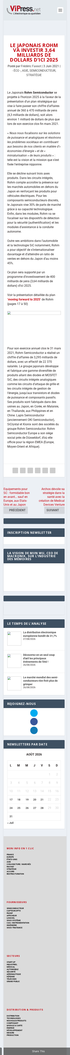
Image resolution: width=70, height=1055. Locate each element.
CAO (9, 923)
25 (18, 807)
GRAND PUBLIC (13, 981)
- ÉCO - (16, 70)
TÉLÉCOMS (11, 979)
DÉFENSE (11, 977)
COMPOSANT (12, 1023)
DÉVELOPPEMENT (14, 1030)
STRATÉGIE (34, 75)
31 (11, 816)
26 (27, 807)
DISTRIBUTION (13, 1016)
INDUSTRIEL (12, 964)
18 (18, 799)
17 (11, 799)
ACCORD (10, 871)
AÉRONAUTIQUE (14, 974)
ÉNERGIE (10, 1028)
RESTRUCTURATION (15, 874)
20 (34, 799)
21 (42, 799)
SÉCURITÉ (11, 972)
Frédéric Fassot (31, 66)
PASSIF (10, 913)
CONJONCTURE (13, 864)
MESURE (10, 1033)
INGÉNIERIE (12, 925)
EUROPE (10, 857)
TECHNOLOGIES (14, 1018)
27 (34, 807)
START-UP (11, 962)
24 (11, 807)
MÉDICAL (11, 967)
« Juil (10, 822)
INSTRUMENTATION (20, 923)
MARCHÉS (26, 864)
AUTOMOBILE (12, 969)
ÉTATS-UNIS (12, 859)
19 (27, 799)
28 (42, 807)
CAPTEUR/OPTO (14, 911)
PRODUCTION (12, 1035)
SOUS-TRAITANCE (14, 928)
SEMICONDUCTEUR (42, 70)
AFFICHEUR (12, 916)
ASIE (25, 70)
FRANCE (10, 855)
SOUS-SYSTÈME (14, 920)
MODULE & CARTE (14, 1025)
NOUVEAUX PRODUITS (16, 1021)
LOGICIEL (11, 918)
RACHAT (10, 867)
